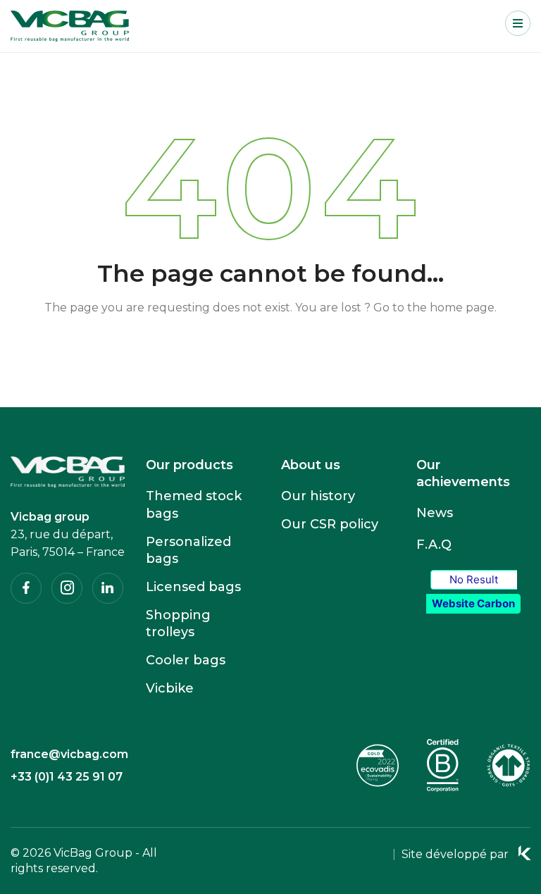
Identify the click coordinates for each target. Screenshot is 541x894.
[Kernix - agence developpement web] (524, 853)
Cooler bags (185, 660)
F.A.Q (434, 544)
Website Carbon (473, 603)
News (434, 513)
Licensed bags (193, 587)
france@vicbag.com (69, 754)
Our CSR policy (329, 524)
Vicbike (170, 688)
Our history (318, 496)
